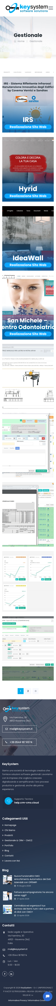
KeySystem (26, 987)
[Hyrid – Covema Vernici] (21, 165)
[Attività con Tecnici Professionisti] (21, 510)
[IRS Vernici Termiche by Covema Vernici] (21, 96)
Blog (7, 850)
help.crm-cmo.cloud (26, 802)
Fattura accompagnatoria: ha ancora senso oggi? (33, 894)
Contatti (9, 855)
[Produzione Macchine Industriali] (21, 372)
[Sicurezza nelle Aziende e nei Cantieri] (21, 441)
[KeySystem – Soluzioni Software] (27, 8)
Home (20, 41)
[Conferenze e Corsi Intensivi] (21, 644)
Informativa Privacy (17, 1000)
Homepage (10, 825)
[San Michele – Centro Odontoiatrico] (21, 303)
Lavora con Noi (12, 860)
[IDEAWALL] (21, 234)
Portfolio (9, 845)
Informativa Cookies (38, 1000)
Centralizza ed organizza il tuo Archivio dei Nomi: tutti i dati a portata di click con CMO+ (34, 908)
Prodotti (9, 835)
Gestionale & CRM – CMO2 (18, 840)
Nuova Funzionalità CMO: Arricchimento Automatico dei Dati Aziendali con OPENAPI (32, 879)
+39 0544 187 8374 (21, 742)
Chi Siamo (10, 830)
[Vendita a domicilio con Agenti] (21, 577)
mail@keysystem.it (21, 729)
